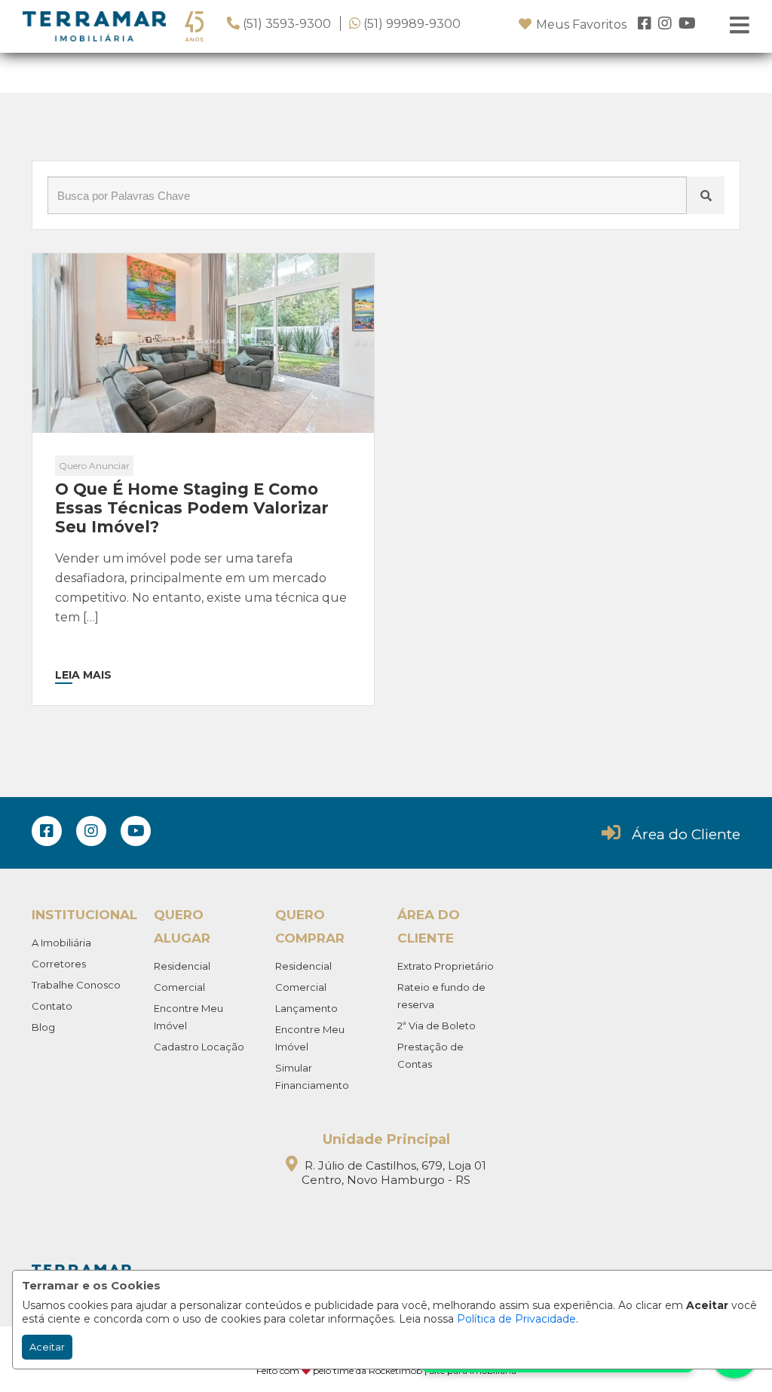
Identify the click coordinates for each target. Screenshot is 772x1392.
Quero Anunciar (94, 465)
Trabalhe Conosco (76, 985)
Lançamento (306, 1008)
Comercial (179, 987)
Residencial (182, 966)
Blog (43, 1027)
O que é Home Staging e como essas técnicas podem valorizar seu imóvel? (192, 508)
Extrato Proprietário (445, 966)
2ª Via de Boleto (436, 1025)
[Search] (706, 195)
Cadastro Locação (199, 1047)
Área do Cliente (686, 834)
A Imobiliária (61, 943)
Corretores (59, 964)
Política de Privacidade (516, 1319)
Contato (52, 1006)
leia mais (83, 675)
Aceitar (47, 1347)
